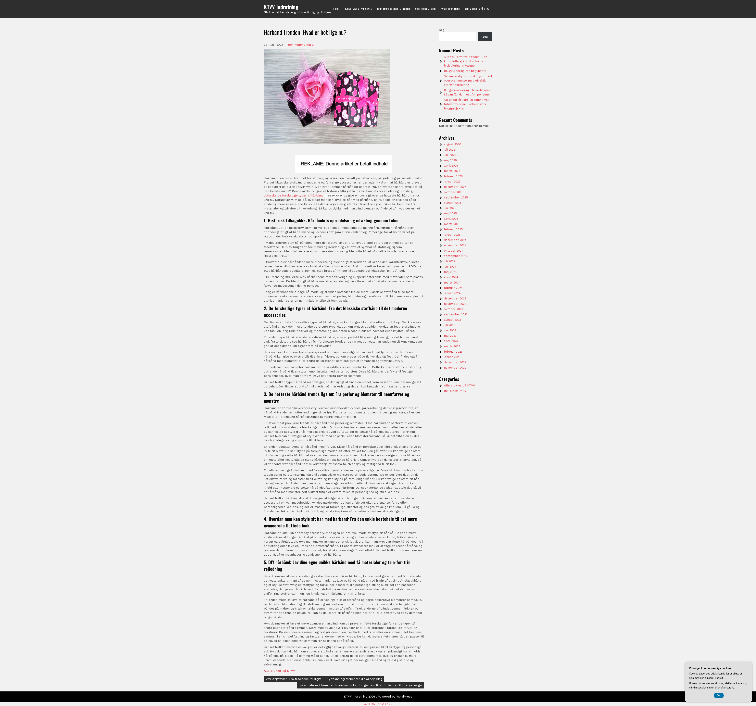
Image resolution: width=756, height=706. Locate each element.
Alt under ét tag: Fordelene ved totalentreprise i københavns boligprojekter (466, 104)
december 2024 (455, 240)
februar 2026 (453, 176)
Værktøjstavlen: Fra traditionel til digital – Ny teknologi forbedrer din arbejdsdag (324, 679)
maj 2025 (450, 213)
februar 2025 (453, 229)
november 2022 (455, 367)
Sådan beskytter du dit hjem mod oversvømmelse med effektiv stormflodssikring (468, 80)
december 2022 (455, 362)
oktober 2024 (453, 250)
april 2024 (451, 277)
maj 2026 (450, 160)
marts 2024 (452, 282)
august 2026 (452, 144)
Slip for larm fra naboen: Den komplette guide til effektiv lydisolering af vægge (465, 61)
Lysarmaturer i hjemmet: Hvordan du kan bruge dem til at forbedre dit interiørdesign (360, 685)
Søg (441, 30)
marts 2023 (452, 346)
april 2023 (451, 341)
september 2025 (456, 197)
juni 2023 (450, 330)
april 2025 (451, 219)
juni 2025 (450, 208)
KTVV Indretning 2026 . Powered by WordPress (378, 696)
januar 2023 (452, 357)
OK (719, 695)
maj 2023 (450, 335)
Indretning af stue (425, 9)
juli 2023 (449, 325)
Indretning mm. (455, 391)
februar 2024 (453, 288)
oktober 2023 (453, 309)
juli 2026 (449, 149)
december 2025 (455, 187)
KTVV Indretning (281, 7)
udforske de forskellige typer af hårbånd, (294, 195)
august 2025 (452, 203)
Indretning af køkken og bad (393, 9)
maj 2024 (450, 272)
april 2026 (451, 165)
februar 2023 (453, 351)
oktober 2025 (453, 192)
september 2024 (456, 256)
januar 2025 (452, 234)
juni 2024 (450, 266)
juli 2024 (450, 261)
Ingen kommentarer (300, 44)
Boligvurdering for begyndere (465, 71)
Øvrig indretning (450, 9)
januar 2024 (452, 293)
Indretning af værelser (358, 9)
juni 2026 (450, 155)
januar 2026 (452, 181)
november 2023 (455, 304)
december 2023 (455, 298)
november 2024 (455, 245)
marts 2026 (452, 171)
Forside (336, 9)
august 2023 (452, 319)
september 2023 (456, 314)
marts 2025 (452, 224)
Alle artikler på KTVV (477, 9)
